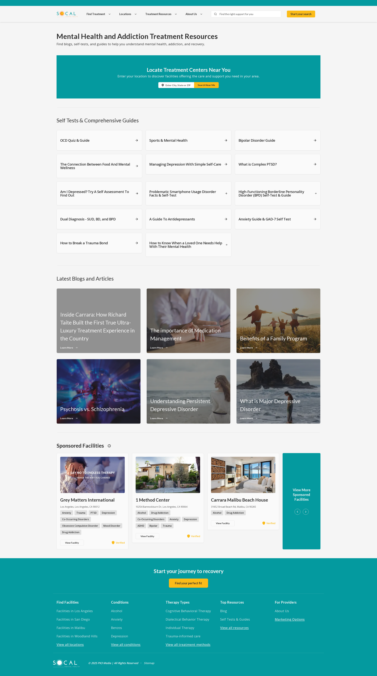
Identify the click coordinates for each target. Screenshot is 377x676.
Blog (223, 611)
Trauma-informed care (183, 636)
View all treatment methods (188, 644)
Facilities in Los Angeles (75, 611)
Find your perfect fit (188, 583)
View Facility (72, 542)
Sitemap (149, 663)
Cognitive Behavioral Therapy (188, 611)
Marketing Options (290, 619)
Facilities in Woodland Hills (77, 636)
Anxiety (117, 619)
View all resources (234, 627)
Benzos (116, 627)
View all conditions (125, 644)
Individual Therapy (180, 627)
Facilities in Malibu (71, 627)
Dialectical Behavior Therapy (187, 619)
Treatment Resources (158, 14)
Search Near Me (206, 85)
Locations (125, 14)
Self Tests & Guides (235, 619)
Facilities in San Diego (73, 619)
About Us (191, 14)
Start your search (301, 14)
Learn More (66, 347)
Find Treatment (96, 14)
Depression (119, 636)
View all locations (70, 644)
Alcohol (116, 611)
